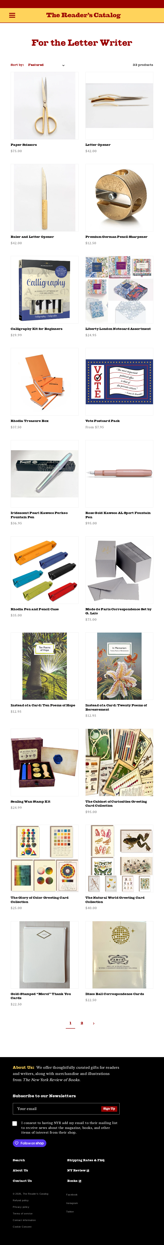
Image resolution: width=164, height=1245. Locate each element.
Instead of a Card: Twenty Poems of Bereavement (116, 707)
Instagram (72, 1203)
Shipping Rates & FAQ (86, 1160)
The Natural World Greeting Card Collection (115, 900)
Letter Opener (98, 145)
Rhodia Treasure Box (30, 421)
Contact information (24, 1220)
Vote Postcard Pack (102, 421)
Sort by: (17, 65)
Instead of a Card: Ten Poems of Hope (43, 705)
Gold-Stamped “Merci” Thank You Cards (41, 996)
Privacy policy (21, 1207)
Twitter (71, 1212)
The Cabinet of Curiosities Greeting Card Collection (116, 804)
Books (72, 1181)
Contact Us (22, 1181)
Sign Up (109, 1108)
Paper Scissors (24, 145)
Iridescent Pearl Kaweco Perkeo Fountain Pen (39, 515)
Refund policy (21, 1200)
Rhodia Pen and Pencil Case (35, 609)
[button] (12, 15)
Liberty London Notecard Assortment (118, 329)
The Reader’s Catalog (35, 1193)
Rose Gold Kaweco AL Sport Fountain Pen (118, 515)
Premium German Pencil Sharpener (116, 237)
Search (19, 1160)
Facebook (72, 1195)
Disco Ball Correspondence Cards (114, 994)
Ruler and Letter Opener (32, 237)
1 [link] (71, 1023)
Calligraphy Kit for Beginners (37, 329)
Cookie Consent (22, 1227)
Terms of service (23, 1213)
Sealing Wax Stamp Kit (30, 802)
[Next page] (93, 1023)
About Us (20, 1170)
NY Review (76, 1170)
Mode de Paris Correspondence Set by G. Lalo (118, 611)
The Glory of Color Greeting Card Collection (40, 900)
